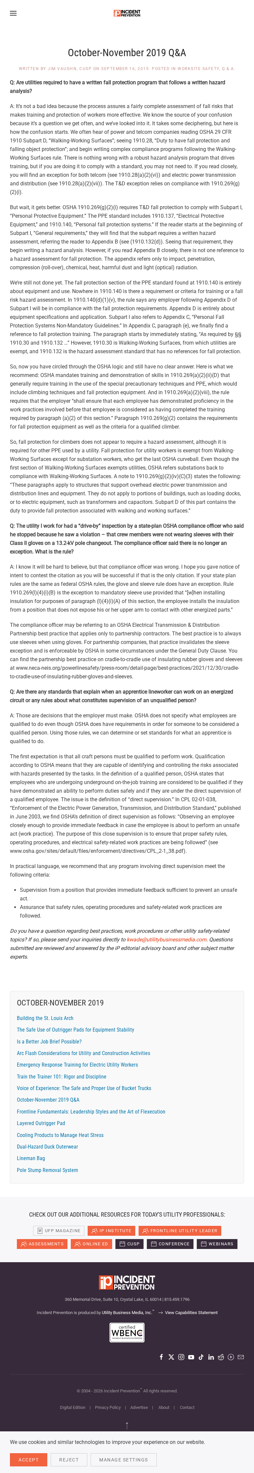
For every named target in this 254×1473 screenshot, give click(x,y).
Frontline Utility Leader (184, 1230)
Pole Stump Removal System (47, 1170)
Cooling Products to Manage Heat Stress (60, 1135)
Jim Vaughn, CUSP (70, 68)
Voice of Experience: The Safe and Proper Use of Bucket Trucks (84, 1088)
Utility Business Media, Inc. (128, 1312)
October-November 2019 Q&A (48, 1100)
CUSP (133, 1243)
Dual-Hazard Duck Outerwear (47, 1147)
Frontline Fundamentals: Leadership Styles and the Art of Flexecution (91, 1112)
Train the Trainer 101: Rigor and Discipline (61, 1077)
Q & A (228, 68)
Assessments (46, 1243)
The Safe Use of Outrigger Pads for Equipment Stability (75, 1030)
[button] (13, 13)
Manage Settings (123, 1459)
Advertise (139, 1407)
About (163, 1407)
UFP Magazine (63, 1230)
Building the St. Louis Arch (45, 1018)
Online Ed (95, 1243)
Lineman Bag (31, 1158)
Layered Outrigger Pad (41, 1123)
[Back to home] (127, 13)
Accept (29, 1459)
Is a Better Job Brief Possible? (49, 1042)
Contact (187, 1407)
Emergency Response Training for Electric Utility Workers (77, 1065)
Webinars (221, 1243)
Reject (69, 1459)
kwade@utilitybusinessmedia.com (166, 939)
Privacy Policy (108, 1407)
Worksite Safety (198, 68)
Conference (174, 1243)
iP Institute (116, 1230)
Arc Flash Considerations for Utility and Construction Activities (83, 1053)
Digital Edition (72, 1407)
